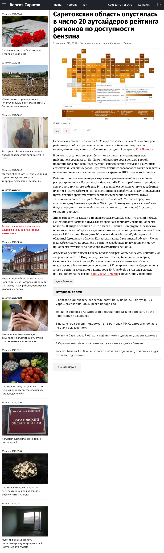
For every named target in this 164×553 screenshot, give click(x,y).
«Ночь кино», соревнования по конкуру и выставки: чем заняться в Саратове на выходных (23, 103)
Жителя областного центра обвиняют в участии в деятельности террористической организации (24, 177)
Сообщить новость (120, 4)
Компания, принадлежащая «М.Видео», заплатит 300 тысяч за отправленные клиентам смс (22, 338)
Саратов (25, 4)
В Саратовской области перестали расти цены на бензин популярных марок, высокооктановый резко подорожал (104, 302)
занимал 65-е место (104, 274)
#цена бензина (64, 281)
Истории (72, 4)
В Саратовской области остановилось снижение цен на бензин (99, 343)
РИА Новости (144, 149)
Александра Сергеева (108, 43)
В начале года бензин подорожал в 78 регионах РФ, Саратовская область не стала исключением (106, 325)
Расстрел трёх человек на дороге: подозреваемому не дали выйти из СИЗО (23, 155)
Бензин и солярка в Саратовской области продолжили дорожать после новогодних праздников (105, 314)
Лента (58, 4)
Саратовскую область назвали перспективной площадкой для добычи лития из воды (21, 491)
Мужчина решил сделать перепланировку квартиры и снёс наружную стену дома (22, 543)
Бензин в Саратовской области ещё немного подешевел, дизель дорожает (107, 335)
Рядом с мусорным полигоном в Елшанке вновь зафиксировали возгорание (21, 230)
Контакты (144, 4)
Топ (85, 4)
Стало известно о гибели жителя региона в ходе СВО (21, 52)
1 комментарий (67, 367)
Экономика (86, 43)
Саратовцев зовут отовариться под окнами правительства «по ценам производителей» (23, 390)
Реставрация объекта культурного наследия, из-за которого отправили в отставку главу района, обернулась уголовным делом (24, 284)
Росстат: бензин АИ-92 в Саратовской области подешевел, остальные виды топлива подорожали (107, 353)
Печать (127, 43)
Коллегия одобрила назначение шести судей (21, 440)
